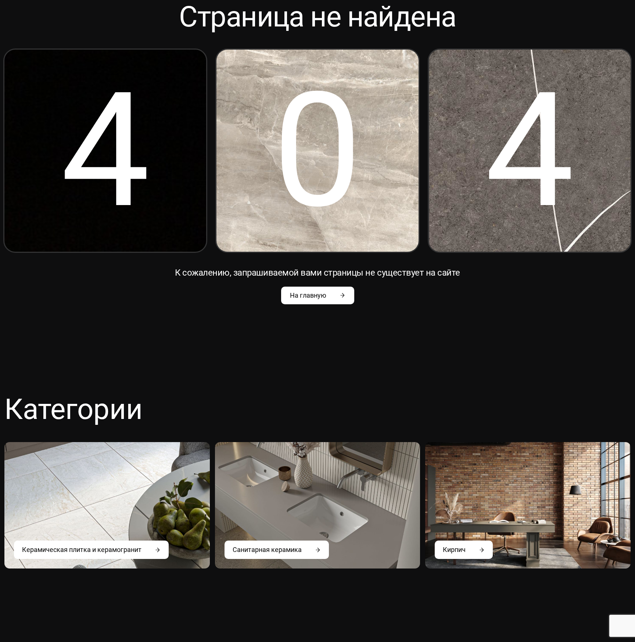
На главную (308, 295)
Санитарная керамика (267, 549)
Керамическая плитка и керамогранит (81, 549)
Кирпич (454, 549)
